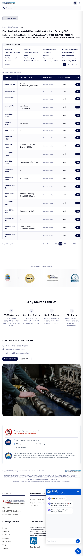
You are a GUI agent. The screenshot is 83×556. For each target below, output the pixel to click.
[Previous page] (60, 64)
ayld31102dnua (10, 92)
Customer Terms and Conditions (37, 504)
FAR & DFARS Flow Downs (11, 511)
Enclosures (8, 61)
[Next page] (76, 64)
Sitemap (5, 548)
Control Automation (67, 52)
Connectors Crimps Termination (32, 52)
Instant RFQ (6, 542)
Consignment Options (10, 514)
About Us (5, 531)
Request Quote (10, 359)
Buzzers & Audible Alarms (70, 49)
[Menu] (79, 3)
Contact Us (25, 359)
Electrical (45, 55)
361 (65, 244)
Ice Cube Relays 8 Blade (69, 61)
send (78, 541)
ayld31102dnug (10, 84)
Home (4, 27)
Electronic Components (69, 58)
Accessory (27, 49)
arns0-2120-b (9, 130)
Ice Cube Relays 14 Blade (50, 61)
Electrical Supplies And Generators (13, 58)
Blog (4, 545)
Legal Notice (6, 508)
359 (55, 244)
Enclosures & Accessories (31, 61)
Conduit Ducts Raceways (12, 52)
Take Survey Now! (36, 547)
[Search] (75, 3)
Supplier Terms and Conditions (41, 500)
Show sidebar (11, 18)
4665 (74, 244)
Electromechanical (48, 58)
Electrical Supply (29, 58)
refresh (78, 492)
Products (5, 538)
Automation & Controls (49, 49)
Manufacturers (13, 27)
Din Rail (26, 55)
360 (60, 244)
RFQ (78, 84)
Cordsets (7, 55)
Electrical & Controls (68, 55)
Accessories (8, 49)
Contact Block (47, 52)
